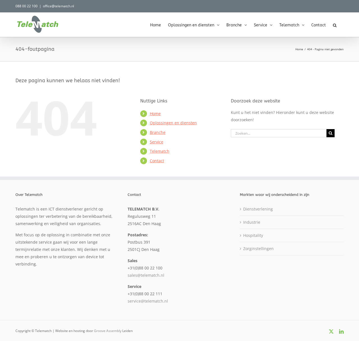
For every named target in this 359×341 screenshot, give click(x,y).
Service (156, 142)
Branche (157, 132)
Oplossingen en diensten (173, 122)
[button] (335, 25)
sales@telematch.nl (146, 275)
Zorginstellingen (258, 248)
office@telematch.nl (58, 6)
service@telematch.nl (148, 301)
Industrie (251, 222)
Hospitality (253, 235)
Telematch (159, 151)
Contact (157, 160)
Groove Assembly (107, 330)
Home (155, 113)
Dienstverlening (258, 209)
